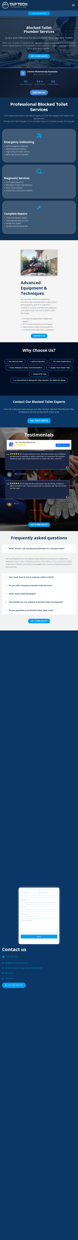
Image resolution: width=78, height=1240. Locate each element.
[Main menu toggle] (73, 5)
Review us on (61, 445)
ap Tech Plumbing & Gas (47, 43)
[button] (39, 13)
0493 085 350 (39, 92)
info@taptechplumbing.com (16, 963)
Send (39, 936)
